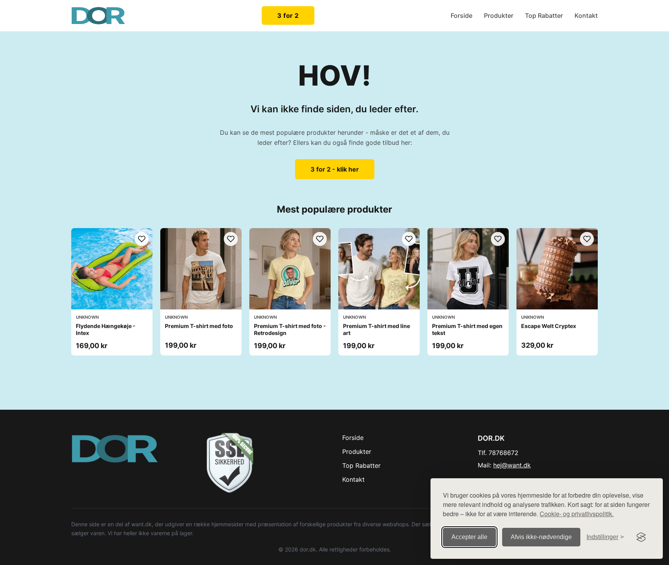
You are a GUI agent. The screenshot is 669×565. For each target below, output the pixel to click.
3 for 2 (288, 15)
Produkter (498, 15)
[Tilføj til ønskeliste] (142, 239)
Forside (461, 15)
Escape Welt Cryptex (548, 326)
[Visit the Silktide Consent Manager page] (641, 537)
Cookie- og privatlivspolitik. (577, 513)
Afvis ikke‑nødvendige (541, 537)
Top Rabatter (544, 15)
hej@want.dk (512, 465)
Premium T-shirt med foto (199, 326)
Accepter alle (469, 537)
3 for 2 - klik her (334, 169)
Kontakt (586, 15)
